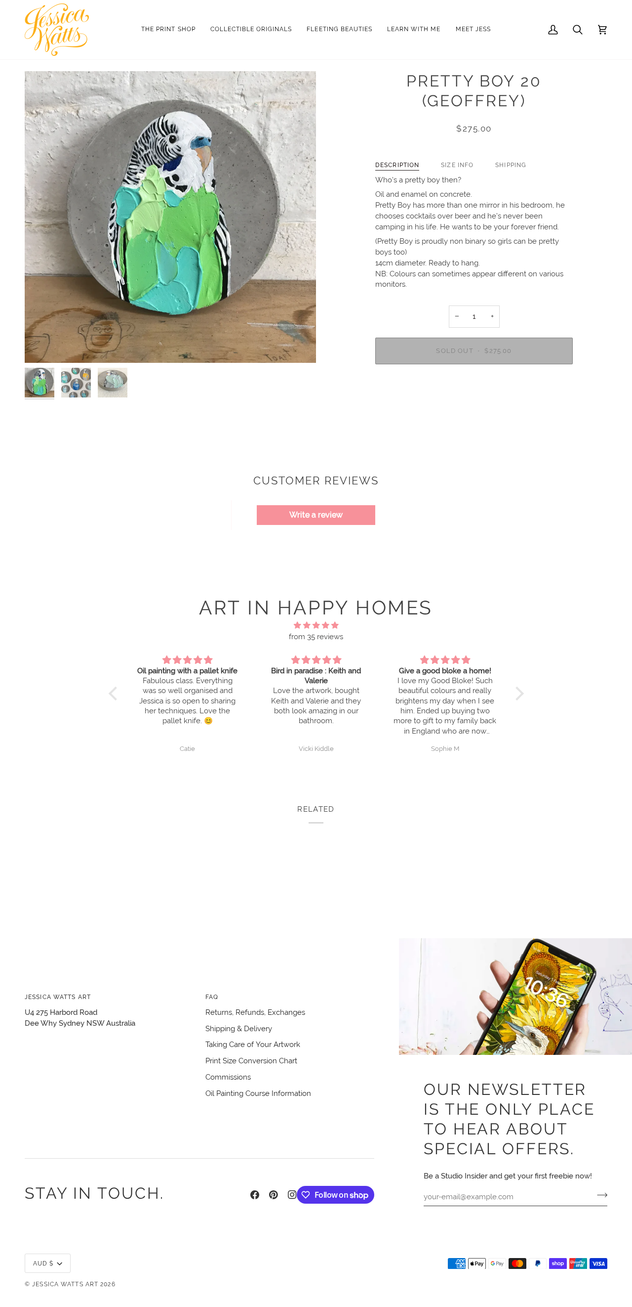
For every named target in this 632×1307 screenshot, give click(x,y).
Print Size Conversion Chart (251, 1060)
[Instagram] (292, 1194)
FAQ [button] (211, 997)
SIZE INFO (457, 165)
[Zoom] (43, 344)
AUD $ (43, 1263)
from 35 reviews (316, 636)
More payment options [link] (474, 410)
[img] (316, 625)
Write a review (316, 515)
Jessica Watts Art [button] (58, 997)
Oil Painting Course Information (258, 1093)
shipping (510, 165)
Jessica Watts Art (65, 1284)
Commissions (228, 1077)
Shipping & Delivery (238, 1028)
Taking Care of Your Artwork (252, 1044)
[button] (251, 29)
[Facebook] (254, 1194)
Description (397, 165)
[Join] (599, 1195)
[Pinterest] (273, 1194)
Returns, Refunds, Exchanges (255, 1012)
